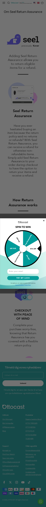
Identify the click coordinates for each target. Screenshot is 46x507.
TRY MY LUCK (23, 278)
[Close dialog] (44, 220)
